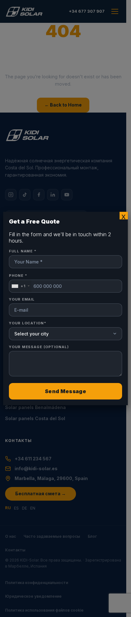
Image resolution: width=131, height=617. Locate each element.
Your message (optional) (39, 347)
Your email (22, 299)
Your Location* (27, 323)
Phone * (18, 281)
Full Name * (23, 251)
